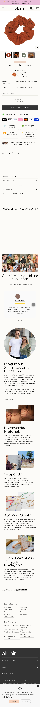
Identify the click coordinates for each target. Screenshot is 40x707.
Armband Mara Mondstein (9, 637)
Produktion (8, 180)
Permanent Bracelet (11, 626)
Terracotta (14, 74)
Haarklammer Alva (27, 636)
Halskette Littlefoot (11, 630)
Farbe (20, 70)
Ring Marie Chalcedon (12, 632)
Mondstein (24, 608)
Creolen (23, 612)
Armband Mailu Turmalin (25, 633)
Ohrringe (7, 614)
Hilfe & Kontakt (9, 660)
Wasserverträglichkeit (14, 194)
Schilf (19, 74)
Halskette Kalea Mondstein (25, 627)
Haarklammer (9, 616)
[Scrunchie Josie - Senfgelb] (13, 165)
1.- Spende (7, 189)
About (4, 667)
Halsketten (8, 610)
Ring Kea (23, 630)
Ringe (6, 612)
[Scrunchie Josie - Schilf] (13, 162)
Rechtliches (7, 674)
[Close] (38, 686)
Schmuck (23, 614)
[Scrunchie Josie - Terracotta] (13, 160)
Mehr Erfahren (7, 697)
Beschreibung (9, 93)
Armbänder (8, 608)
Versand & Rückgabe (12, 185)
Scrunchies (24, 610)
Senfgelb (25, 74)
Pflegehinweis (9, 176)
